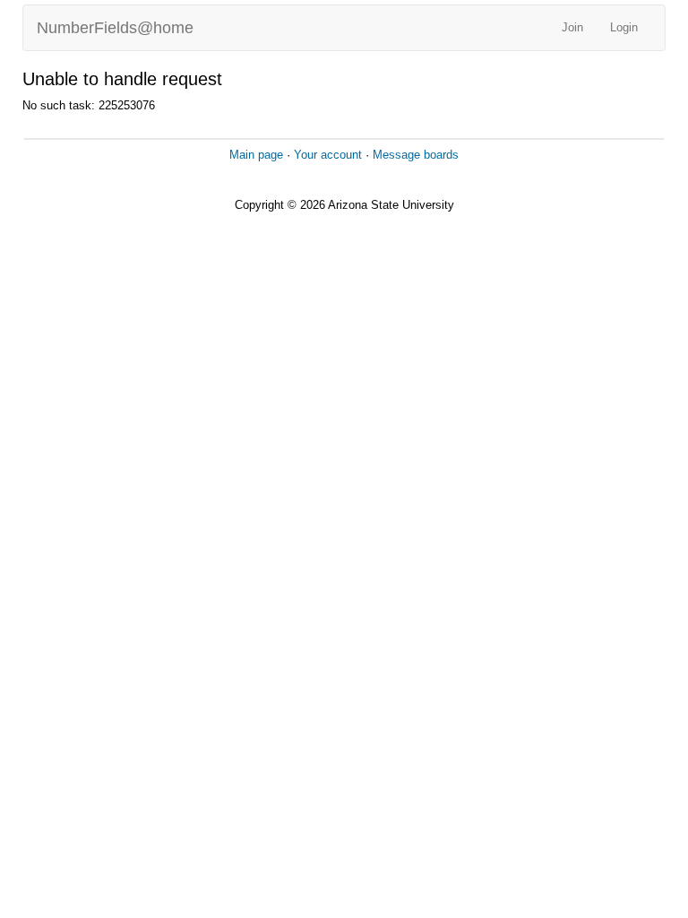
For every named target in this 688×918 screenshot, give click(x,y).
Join (572, 27)
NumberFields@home (115, 28)
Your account (328, 154)
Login (624, 27)
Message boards (416, 154)
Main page (256, 154)
